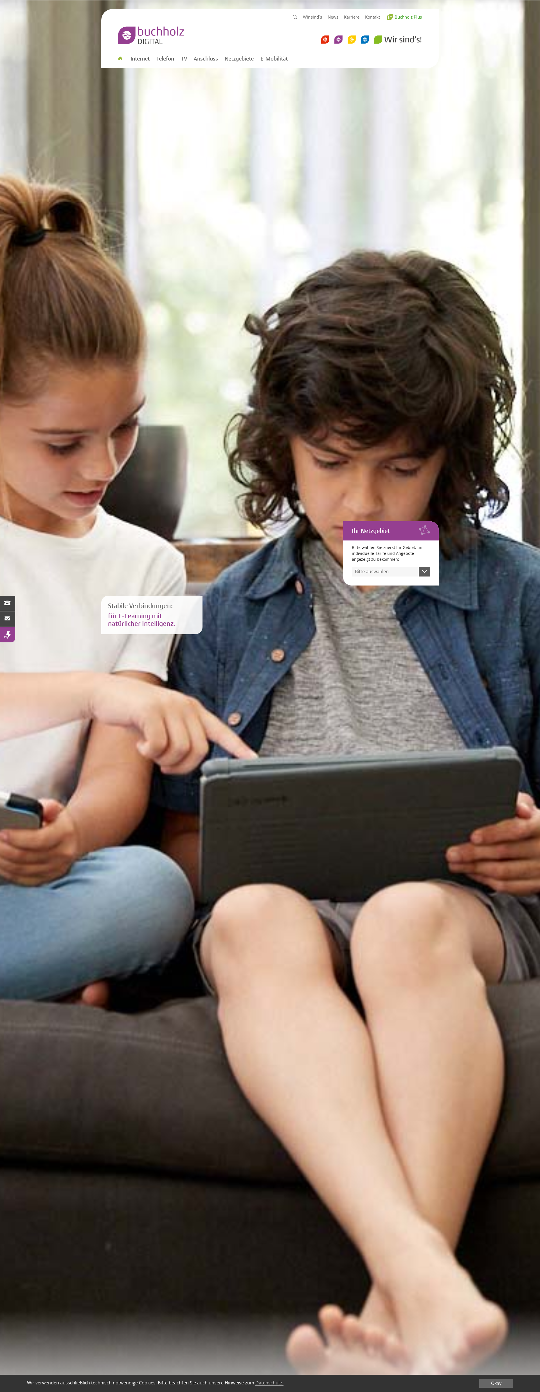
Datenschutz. (269, 1383)
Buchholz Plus (408, 17)
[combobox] (391, 572)
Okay (496, 1383)
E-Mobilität (274, 58)
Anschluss (206, 58)
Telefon (165, 58)
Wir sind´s (312, 17)
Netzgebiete (239, 58)
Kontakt (372, 17)
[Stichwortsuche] (295, 17)
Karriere (351, 17)
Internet (140, 58)
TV (184, 58)
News (333, 17)
